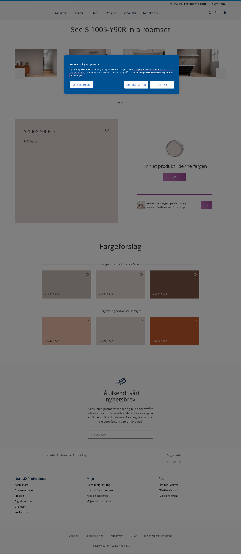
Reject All (162, 84)
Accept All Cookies (136, 84)
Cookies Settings (82, 84)
